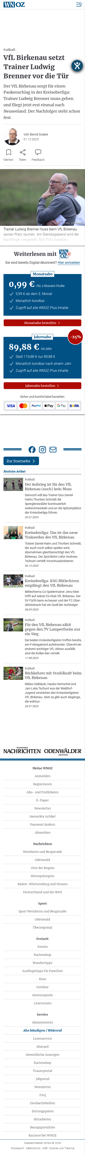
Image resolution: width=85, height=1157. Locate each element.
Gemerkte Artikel (43, 816)
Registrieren (42, 784)
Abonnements (42, 1022)
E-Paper (42, 800)
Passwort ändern (42, 824)
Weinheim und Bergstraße (42, 852)
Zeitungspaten (43, 1111)
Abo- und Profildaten (42, 792)
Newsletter (42, 808)
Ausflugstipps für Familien (42, 971)
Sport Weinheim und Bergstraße (42, 911)
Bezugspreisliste (42, 1127)
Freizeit (42, 939)
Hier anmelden (69, 263)
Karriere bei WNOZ (42, 1135)
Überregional (42, 927)
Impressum (17, 1148)
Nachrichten (42, 844)
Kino (42, 979)
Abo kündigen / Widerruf (42, 1030)
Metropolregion (42, 876)
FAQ (42, 1095)
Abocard (42, 1047)
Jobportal (42, 1079)
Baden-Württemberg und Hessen (43, 884)
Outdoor (42, 987)
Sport (42, 903)
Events (42, 947)
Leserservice (42, 1038)
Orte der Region (42, 868)
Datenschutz (33, 1148)
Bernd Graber (39, 134)
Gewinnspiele (42, 995)
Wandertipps (42, 963)
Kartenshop (42, 955)
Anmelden (42, 776)
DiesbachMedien (42, 1103)
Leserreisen (42, 1003)
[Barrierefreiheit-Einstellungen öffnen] (77, 65)
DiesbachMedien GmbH (42, 1143)
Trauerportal (42, 1071)
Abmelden (42, 833)
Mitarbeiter (42, 1119)
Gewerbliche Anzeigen (42, 1055)
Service (42, 1014)
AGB (44, 1148)
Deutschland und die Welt (42, 892)
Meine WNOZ (42, 768)
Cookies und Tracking (61, 1148)
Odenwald (42, 860)
